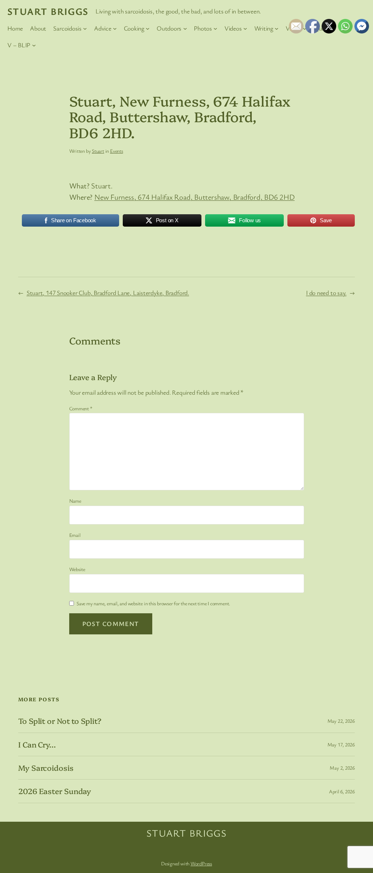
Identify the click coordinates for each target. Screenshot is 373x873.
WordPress (201, 863)
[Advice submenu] (115, 28)
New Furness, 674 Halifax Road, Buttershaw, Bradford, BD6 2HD (194, 197)
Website (77, 569)
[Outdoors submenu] (185, 28)
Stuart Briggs (48, 11)
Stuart (98, 150)
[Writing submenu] (276, 28)
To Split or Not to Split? (59, 721)
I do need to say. (326, 292)
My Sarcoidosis (46, 768)
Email (75, 534)
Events (116, 150)
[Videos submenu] (245, 28)
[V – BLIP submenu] (34, 45)
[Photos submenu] (215, 28)
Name (75, 500)
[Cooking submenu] (147, 28)
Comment (81, 408)
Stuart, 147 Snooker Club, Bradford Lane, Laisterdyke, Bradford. (108, 292)
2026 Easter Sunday (54, 791)
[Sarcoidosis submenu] (85, 28)
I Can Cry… (37, 744)
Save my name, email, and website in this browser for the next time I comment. (153, 603)
